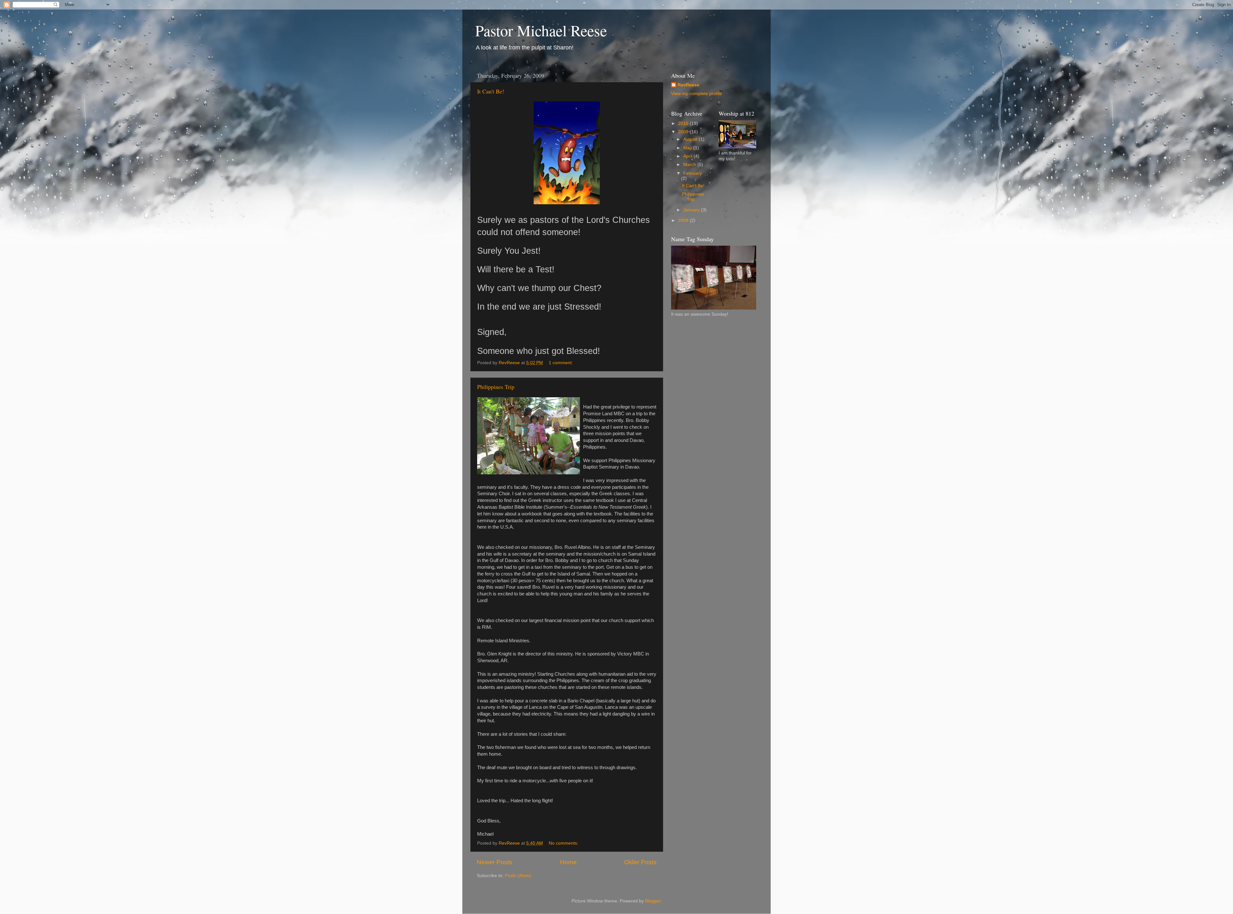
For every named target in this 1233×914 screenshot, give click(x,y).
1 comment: (561, 362)
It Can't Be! (490, 91)
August (691, 139)
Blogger (652, 901)
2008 (684, 220)
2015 (684, 123)
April (688, 156)
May (688, 147)
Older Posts (640, 862)
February (692, 173)
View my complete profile (696, 93)
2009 (684, 131)
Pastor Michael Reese (541, 30)
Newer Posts (494, 862)
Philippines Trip (495, 387)
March (690, 164)
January (692, 209)
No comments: (564, 843)
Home (568, 862)
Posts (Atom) (518, 875)
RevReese (688, 85)
